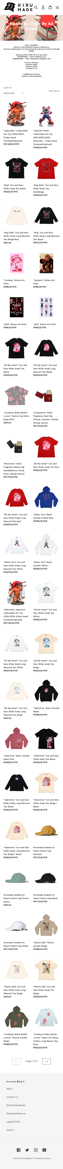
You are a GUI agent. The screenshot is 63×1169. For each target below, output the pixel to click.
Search (10, 1130)
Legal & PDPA (13, 1122)
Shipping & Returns (16, 1113)
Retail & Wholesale (15, 1105)
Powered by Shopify (42, 1158)
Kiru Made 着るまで (26, 1158)
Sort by (8, 88)
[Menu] (57, 7)
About (9, 1089)
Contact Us (12, 1097)
